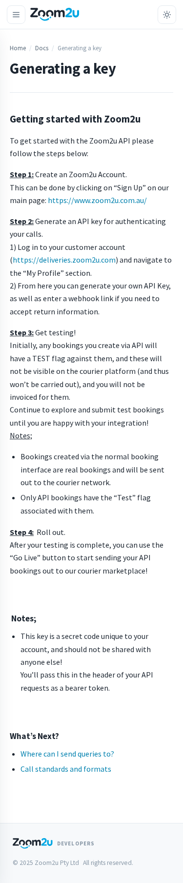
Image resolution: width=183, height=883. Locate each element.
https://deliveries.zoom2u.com (64, 260)
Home (18, 48)
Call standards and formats (65, 769)
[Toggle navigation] (16, 14)
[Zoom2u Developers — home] (54, 14)
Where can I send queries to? (67, 754)
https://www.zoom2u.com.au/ (97, 200)
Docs (41, 48)
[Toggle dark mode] (167, 14)
